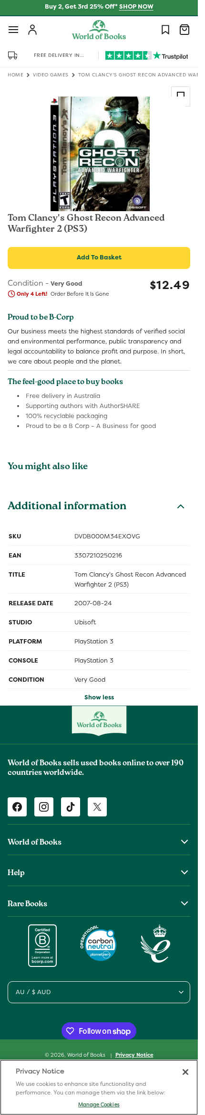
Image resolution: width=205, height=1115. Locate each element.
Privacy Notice (134, 1055)
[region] (99, 1087)
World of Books (87, 1055)
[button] (13, 29)
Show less (99, 697)
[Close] (185, 1072)
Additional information (67, 507)
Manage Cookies (98, 1104)
